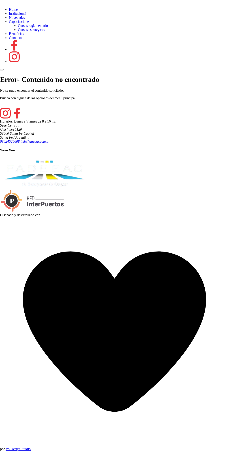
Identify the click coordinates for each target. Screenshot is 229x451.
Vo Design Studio (18, 449)
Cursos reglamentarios (33, 26)
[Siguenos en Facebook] (14, 49)
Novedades (17, 17)
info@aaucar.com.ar (35, 141)
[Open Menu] (2, 69)
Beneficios (16, 34)
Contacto (15, 38)
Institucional (17, 13)
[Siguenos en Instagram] (14, 61)
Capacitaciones (19, 21)
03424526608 (10, 141)
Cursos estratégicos (31, 30)
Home (13, 9)
